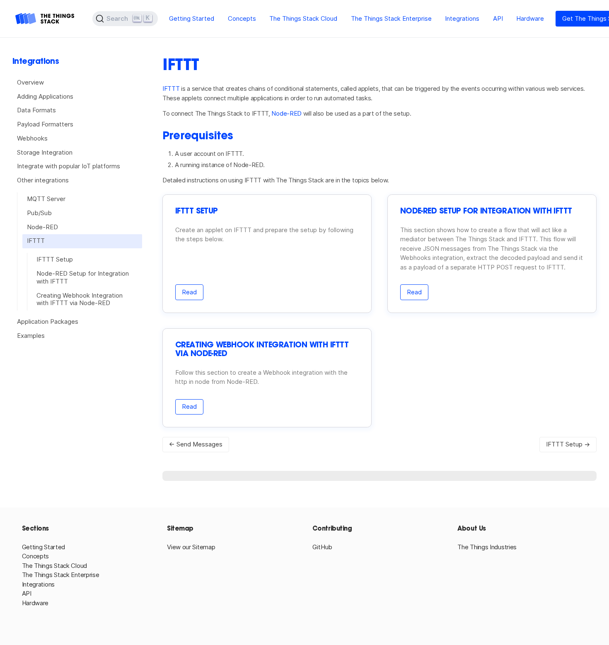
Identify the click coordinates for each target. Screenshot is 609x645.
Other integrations (43, 180)
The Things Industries (487, 547)
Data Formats (36, 110)
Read (189, 292)
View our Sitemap (191, 547)
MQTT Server (46, 199)
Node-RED (42, 227)
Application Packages (47, 321)
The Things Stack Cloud (303, 18)
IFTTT (36, 241)
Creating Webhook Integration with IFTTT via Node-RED (79, 299)
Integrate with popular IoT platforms (68, 166)
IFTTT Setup (54, 259)
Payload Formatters (45, 124)
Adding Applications (45, 96)
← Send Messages (195, 444)
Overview (30, 82)
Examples (31, 335)
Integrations (462, 18)
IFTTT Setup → (568, 444)
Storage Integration (44, 152)
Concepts (242, 18)
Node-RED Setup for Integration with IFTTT (82, 277)
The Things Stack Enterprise (391, 18)
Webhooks (32, 138)
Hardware (530, 18)
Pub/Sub (39, 213)
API (498, 18)
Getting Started (191, 18)
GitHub (322, 547)
